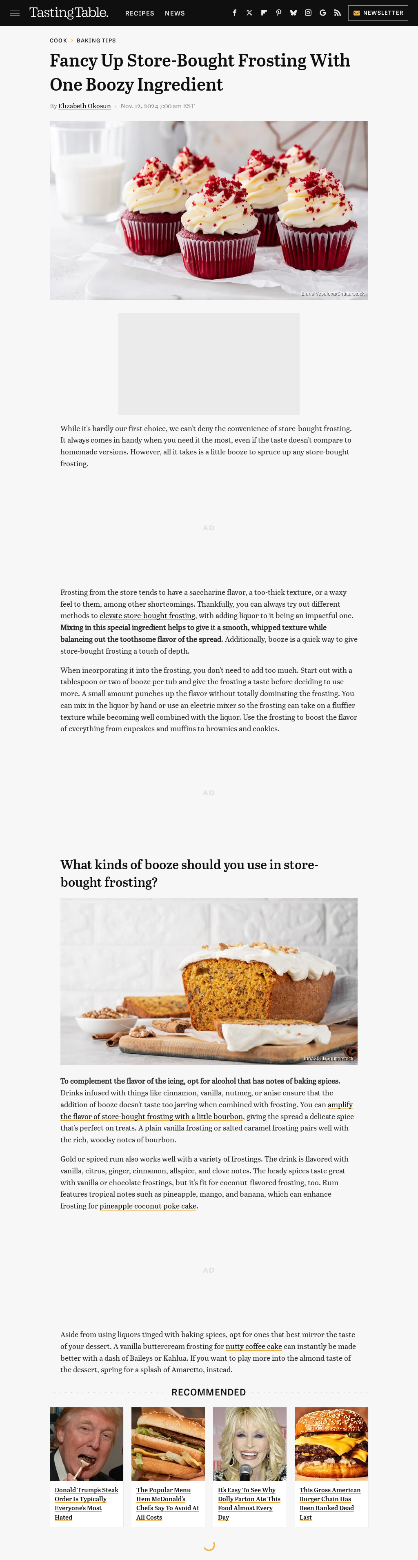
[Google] (323, 14)
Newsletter (383, 12)
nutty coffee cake (254, 1346)
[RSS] (338, 14)
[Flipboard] (264, 14)
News (175, 13)
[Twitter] (249, 14)
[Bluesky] (293, 14)
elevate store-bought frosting (147, 615)
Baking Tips (96, 40)
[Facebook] (235, 14)
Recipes (139, 13)
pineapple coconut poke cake (148, 1205)
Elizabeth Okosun (84, 105)
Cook (58, 40)
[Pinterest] (279, 14)
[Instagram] (308, 14)
